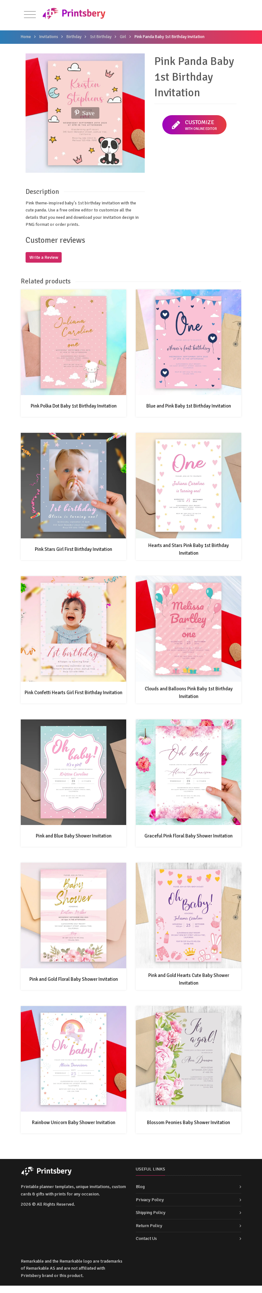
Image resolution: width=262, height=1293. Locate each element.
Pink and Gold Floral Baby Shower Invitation (73, 979)
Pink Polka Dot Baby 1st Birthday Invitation (74, 406)
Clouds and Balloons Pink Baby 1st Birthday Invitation (189, 692)
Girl (123, 36)
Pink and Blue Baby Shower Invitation (74, 836)
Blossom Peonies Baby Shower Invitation (188, 1122)
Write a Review (43, 257)
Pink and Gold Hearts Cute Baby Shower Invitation (188, 979)
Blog (140, 1186)
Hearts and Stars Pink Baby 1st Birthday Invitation (188, 549)
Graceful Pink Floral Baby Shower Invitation (188, 836)
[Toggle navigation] (30, 15)
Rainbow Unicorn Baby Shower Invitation (73, 1122)
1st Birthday (101, 36)
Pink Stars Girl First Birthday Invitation (73, 549)
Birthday (73, 36)
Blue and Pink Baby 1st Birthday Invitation (188, 406)
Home (26, 36)
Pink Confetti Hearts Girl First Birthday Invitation (73, 692)
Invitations (48, 36)
